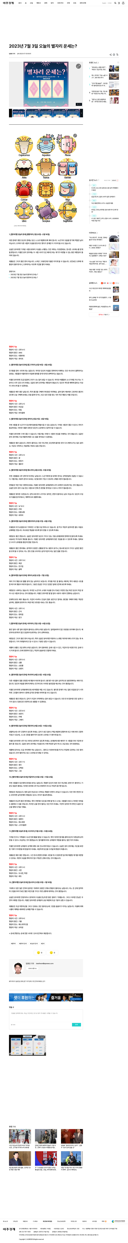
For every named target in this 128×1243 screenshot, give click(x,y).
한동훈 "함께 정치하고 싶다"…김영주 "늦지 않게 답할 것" (71, 1147)
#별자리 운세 (23, 944)
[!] (118, 62)
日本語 (110, 3)
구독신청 (15, 1221)
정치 (52, 3)
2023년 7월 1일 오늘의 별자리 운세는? (24, 277)
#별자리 (13, 944)
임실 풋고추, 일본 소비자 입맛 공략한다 (103, 197)
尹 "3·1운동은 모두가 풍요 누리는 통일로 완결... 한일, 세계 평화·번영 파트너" (45, 1169)
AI (25, 3)
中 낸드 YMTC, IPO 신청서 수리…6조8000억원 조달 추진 (105, 220)
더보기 (98, 315)
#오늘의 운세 (34, 944)
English (104, 3)
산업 (31, 3)
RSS (103, 1221)
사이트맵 (94, 1221)
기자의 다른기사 (32, 968)
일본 (110, 283)
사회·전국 (60, 3)
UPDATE (114, 180)
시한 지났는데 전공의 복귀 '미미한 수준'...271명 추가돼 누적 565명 (19, 1147)
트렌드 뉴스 (93, 62)
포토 (74, 3)
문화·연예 (83, 3)
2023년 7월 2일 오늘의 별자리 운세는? (24, 274)
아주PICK (92, 233)
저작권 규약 (74, 1221)
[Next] (77, 84)
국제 (68, 3)
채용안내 (25, 1221)
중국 (19, 3)
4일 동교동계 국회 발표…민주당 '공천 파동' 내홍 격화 (19, 1169)
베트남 (117, 283)
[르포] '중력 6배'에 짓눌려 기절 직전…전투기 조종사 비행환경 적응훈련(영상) (45, 1147)
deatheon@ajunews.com (44, 963)
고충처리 (84, 1221)
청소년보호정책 (61, 1221)
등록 (76, 1025)
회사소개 (5, 1221)
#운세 (42, 944)
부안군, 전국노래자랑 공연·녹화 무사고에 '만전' (104, 211)
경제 (45, 3)
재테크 (38, 3)
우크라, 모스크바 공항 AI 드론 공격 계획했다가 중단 (104, 189)
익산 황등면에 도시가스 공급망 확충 (102, 203)
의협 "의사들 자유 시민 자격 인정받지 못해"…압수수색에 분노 (71, 1169)
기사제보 (35, 1221)
